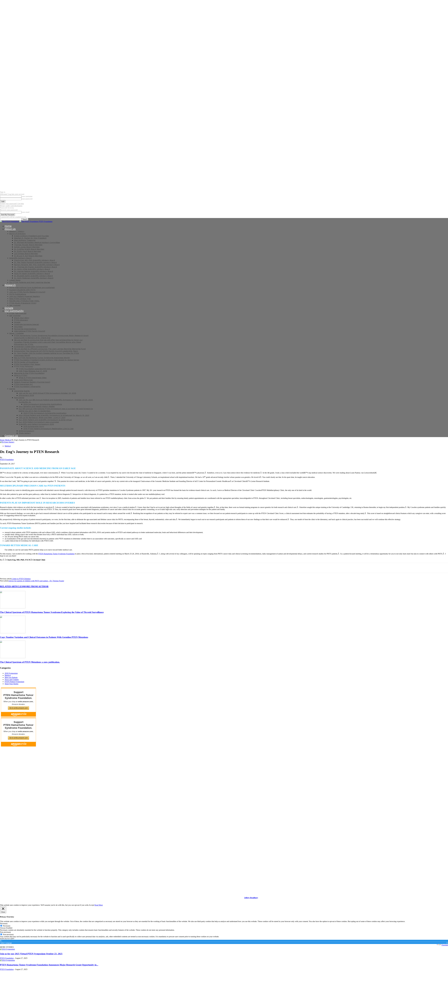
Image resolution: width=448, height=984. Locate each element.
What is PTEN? (20, 375)
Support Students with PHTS (22, 290)
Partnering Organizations (25, 329)
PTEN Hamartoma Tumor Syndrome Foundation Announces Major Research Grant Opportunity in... (49, 965)
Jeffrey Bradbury (251, 898)
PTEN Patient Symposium (14, 682)
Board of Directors (17, 233)
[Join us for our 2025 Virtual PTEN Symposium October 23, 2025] (7, 949)
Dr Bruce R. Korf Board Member (28, 256)
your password (27, 199)
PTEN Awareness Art (23, 384)
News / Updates (16, 333)
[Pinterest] (20, 567)
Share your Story (21, 318)
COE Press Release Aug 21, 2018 (33, 371)
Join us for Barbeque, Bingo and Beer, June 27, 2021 (42, 417)
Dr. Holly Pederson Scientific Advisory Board (33, 278)
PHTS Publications (17, 294)
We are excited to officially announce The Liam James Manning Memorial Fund (50, 349)
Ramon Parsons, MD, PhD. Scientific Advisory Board (37, 265)
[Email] (29, 567)
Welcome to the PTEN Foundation (29, 373)
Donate (9, 307)
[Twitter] (12, 567)
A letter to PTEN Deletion (21, 579)
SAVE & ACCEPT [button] (7, 939)
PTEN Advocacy (21, 320)
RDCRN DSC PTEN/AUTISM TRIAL (24, 301)
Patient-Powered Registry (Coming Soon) (32, 382)
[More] (46, 567)
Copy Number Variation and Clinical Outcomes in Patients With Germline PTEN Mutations (44, 637)
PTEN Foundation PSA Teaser (27, 364)
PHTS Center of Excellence (26, 362)
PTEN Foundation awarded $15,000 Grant (37, 369)
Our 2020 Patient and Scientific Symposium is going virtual (45, 420)
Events (12, 389)
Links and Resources (23, 380)
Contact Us (11, 435)
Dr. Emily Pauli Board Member (27, 251)
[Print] (37, 567)
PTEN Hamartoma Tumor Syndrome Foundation (56, 554)
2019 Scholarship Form (33, 426)
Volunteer (18, 327)
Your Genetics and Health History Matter (37, 406)
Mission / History (16, 231)
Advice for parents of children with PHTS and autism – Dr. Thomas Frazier (36, 581)
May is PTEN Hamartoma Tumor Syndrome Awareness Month (42, 358)
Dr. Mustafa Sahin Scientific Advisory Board (33, 276)
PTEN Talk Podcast (17, 313)
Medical (8, 440)
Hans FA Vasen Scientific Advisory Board (32, 273)
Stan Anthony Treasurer (25, 240)
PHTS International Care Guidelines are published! (32, 287)
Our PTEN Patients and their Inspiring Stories (29, 282)
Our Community (14, 310)
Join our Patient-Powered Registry (24, 296)
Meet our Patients (11, 677)
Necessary (6, 926)
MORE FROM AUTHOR (35, 586)
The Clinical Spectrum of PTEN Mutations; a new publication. (30, 662)
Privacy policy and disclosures (11, 206)
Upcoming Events (22, 391)
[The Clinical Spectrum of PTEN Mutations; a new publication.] (12, 657)
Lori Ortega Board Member (26, 253)
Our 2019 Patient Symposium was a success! (39, 422)
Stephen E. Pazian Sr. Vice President (30, 238)
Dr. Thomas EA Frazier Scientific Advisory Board (35, 267)
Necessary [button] (4, 923)
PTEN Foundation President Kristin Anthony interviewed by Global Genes (46, 360)
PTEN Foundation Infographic (27, 386)
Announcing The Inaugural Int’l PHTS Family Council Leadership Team (46, 351)
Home (8, 225)
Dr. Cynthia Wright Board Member (29, 249)
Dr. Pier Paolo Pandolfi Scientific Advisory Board (35, 262)
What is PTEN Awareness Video (33, 378)
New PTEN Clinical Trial (20, 298)
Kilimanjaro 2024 (26, 395)
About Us (10, 228)
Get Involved (14, 305)
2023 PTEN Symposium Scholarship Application (44, 413)
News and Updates (12, 680)
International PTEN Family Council (29, 331)
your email (25, 212)
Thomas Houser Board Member (28, 245)
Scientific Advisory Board (20, 258)
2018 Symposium (26, 431)
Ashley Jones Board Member (27, 247)
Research (10, 284)
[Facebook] (4, 567)
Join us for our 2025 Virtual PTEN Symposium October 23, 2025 (47, 393)
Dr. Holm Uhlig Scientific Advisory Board (32, 269)
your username (27, 196)
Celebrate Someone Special (26, 324)
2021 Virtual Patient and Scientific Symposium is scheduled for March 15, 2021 (54, 415)
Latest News (14, 280)
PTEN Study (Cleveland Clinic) (22, 303)
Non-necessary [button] (5, 932)
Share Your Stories (11, 684)
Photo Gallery (25, 433)
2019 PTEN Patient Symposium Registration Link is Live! (48, 429)
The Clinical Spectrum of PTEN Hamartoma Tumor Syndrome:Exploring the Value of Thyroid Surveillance (52, 612)
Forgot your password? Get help (12, 204)
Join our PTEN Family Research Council (27, 292)
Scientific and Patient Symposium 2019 (36, 424)
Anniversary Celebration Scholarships (31, 346)
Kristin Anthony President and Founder (31, 236)
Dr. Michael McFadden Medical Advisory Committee (37, 242)
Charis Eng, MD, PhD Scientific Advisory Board (34, 260)
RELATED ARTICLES (11, 586)
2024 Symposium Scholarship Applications (42, 404)
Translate (444, 945)
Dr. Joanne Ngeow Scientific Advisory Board (33, 271)
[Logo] (9, 221)
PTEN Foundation (7, 460)
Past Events (19, 397)
